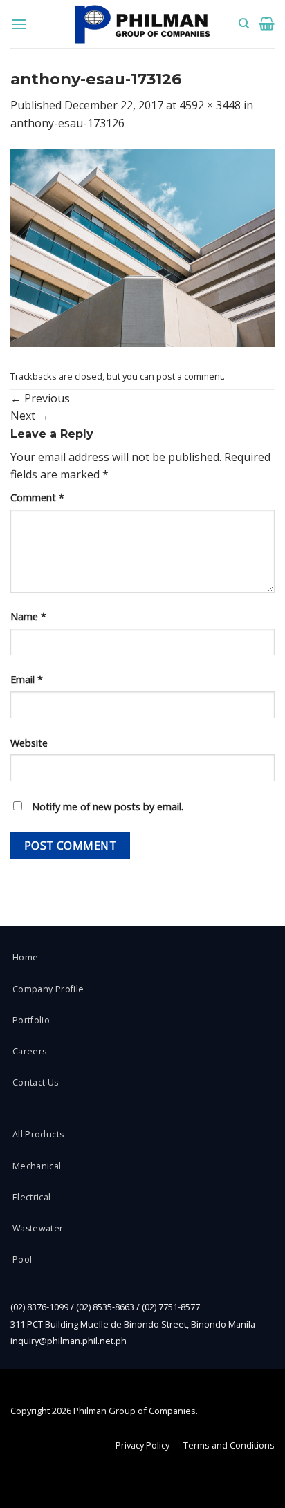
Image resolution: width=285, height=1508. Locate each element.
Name (28, 616)
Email (26, 679)
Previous (40, 398)
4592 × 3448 (210, 105)
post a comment (189, 376)
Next (29, 415)
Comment (37, 497)
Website (29, 743)
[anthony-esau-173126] (142, 246)
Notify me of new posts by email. (107, 806)
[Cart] (267, 23)
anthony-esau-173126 (67, 123)
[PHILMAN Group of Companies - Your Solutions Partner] (142, 24)
